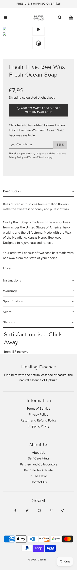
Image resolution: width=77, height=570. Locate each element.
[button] (38, 191)
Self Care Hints (38, 458)
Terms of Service (37, 157)
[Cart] (70, 17)
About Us (38, 452)
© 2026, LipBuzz (37, 559)
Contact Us (39, 482)
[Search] (59, 17)
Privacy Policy (16, 157)
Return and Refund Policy (38, 420)
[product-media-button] (38, 29)
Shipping (15, 97)
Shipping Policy (38, 426)
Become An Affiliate (38, 470)
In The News (38, 476)
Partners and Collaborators (38, 464)
